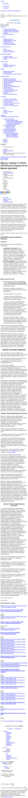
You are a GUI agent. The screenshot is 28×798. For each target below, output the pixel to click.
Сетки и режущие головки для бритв (12, 73)
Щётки (5, 59)
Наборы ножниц (7, 41)
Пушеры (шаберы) (8, 111)
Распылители (6, 83)
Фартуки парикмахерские (9, 80)
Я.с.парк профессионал (9, 721)
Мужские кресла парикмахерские (14, 121)
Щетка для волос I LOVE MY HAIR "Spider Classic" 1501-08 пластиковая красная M (12, 610)
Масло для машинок (8, 34)
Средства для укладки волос (10, 100)
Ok (12, 796)
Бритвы (3, 68)
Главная (5, 149)
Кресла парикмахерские (12, 120)
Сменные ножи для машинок (10, 31)
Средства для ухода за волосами (11, 102)
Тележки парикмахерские (9, 130)
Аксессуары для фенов (9, 51)
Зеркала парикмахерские (9, 129)
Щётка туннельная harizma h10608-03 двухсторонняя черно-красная (10, 633)
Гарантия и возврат (8, 201)
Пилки (5, 110)
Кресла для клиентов (8, 118)
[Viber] (7, 192)
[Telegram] (5, 192)
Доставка (5, 200)
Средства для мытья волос (10, 99)
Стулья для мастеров (8, 131)
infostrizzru (15, 450)
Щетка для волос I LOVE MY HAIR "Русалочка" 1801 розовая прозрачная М (13, 657)
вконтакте (18, 728)
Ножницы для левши (8, 43)
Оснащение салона (8, 91)
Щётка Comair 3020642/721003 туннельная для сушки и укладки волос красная (13, 687)
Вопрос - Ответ (7, 199)
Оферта (8, 759)
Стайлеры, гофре (7, 66)
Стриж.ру (4, 762)
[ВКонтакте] (1, 192)
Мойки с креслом (10, 126)
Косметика (3, 96)
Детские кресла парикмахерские (14, 122)
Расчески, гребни (7, 56)
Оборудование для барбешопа (10, 133)
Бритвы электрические (9, 71)
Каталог (5, 25)
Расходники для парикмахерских (11, 86)
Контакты (5, 3)
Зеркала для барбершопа (12, 136)
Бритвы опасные (7, 72)
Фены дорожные (7, 50)
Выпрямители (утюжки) (9, 65)
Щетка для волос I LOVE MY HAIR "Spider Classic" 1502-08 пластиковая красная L (12, 622)
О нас (7, 753)
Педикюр (3, 115)
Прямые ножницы (8, 39)
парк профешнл (19, 721)
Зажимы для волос (8, 85)
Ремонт (8, 750)
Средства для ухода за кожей (10, 105)
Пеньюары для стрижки (9, 78)
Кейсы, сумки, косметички (10, 94)
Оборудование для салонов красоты (9, 116)
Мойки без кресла (10, 127)
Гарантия (8, 755)
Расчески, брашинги (6, 54)
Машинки (3, 26)
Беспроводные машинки (9, 29)
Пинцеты (5, 92)
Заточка (2, 1)
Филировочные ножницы (9, 40)
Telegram (10, 728)
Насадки (5, 33)
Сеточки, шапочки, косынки (10, 90)
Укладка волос (4, 61)
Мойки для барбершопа (12, 135)
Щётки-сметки (7, 87)
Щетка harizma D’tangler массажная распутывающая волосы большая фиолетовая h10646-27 (13, 671)
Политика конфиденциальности (11, 757)
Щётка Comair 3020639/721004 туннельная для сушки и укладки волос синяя (13, 703)
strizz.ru (8, 784)
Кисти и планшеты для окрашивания (12, 81)
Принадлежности (5, 76)
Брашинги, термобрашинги (10, 57)
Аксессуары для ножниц (9, 44)
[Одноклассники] (3, 192)
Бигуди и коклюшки (8, 89)
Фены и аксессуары (5, 46)
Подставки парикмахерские (13, 124)
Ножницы (3, 36)
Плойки (5, 63)
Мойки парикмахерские (9, 125)
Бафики (5, 112)
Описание (5, 197)
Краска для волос (7, 101)
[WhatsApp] (9, 192)
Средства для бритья (8, 104)
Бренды (5, 139)
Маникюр (3, 107)
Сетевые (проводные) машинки (11, 30)
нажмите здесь (7, 796)
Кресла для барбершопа (12, 134)
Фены (5, 49)
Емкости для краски (8, 82)
